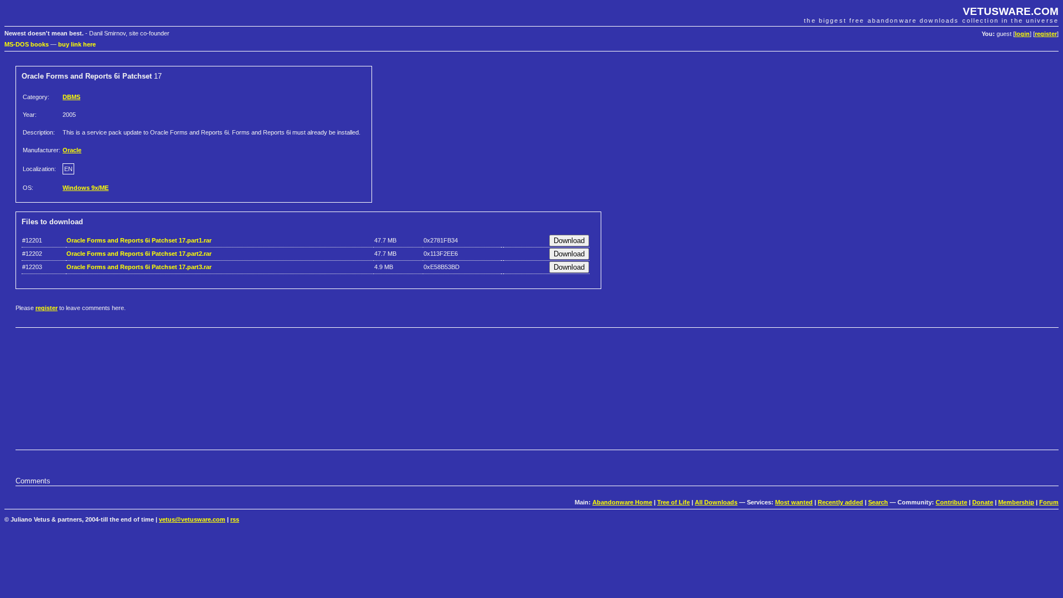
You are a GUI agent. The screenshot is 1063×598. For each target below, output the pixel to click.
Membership (1016, 502)
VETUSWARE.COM (1011, 11)
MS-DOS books (26, 44)
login (1022, 33)
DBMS (71, 97)
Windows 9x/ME (86, 187)
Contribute (951, 502)
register (1046, 33)
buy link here (77, 44)
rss (234, 519)
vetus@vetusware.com (192, 519)
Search (878, 502)
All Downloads (716, 502)
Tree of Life (673, 502)
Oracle (72, 150)
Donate (982, 502)
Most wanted (794, 502)
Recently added (840, 502)
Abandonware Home (622, 502)
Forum (1049, 502)
